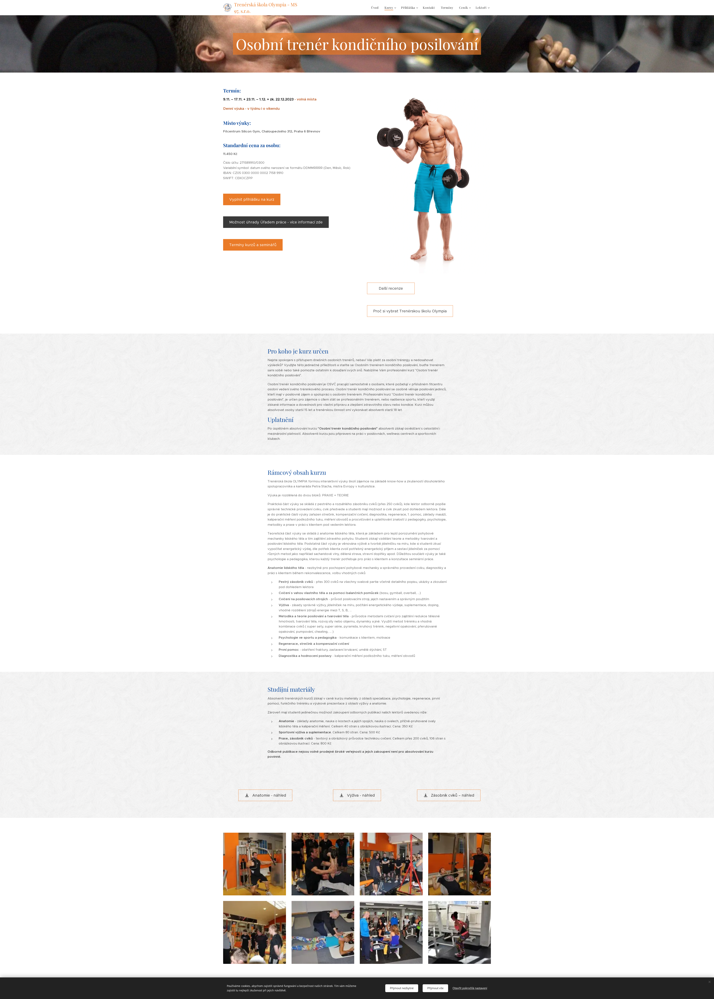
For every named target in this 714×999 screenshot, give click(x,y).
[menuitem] (376, 7)
